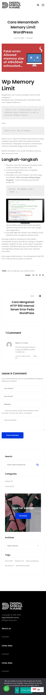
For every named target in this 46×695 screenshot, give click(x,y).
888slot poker (21, 343)
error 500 (9, 561)
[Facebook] (33, 275)
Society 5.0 (9, 566)
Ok (17, 690)
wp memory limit (27, 271)
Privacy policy (26, 690)
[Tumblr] (43, 275)
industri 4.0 (19, 561)
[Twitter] (36, 275)
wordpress (26, 144)
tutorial (29, 38)
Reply (35, 356)
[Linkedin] (40, 275)
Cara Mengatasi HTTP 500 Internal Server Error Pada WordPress (22, 305)
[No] (43, 687)
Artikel (9, 481)
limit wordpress (13, 271)
